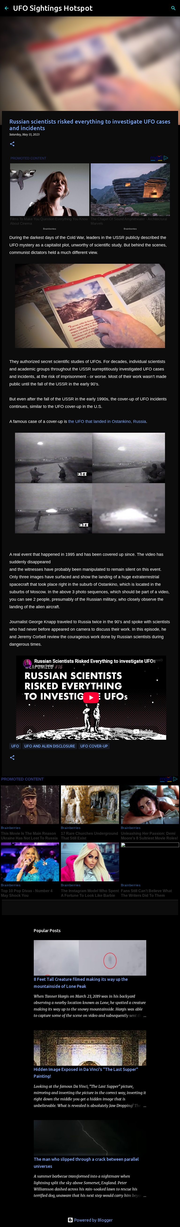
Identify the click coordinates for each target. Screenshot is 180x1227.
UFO (15, 746)
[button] (12, 144)
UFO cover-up (94, 746)
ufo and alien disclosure (49, 746)
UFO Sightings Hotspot (53, 8)
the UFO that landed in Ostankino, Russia (107, 421)
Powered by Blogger (93, 1220)
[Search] (99, 8)
